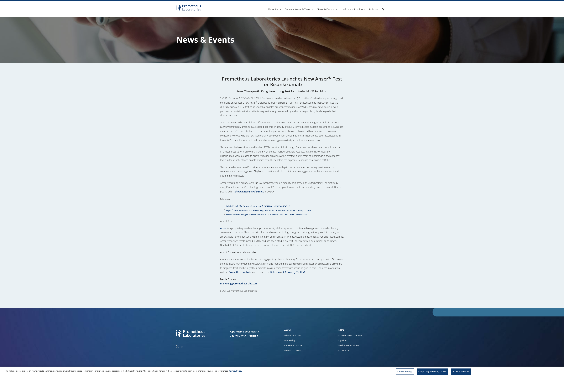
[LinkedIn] (182, 346)
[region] (282, 372)
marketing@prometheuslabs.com (238, 283)
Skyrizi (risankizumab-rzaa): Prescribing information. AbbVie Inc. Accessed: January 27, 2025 (268, 210)
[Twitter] (177, 346)
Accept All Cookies (461, 371)
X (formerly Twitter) (294, 272)
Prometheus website (240, 272)
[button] (383, 9)
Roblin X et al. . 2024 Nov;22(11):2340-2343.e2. (258, 206)
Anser (223, 228)
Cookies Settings (404, 371)
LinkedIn (275, 272)
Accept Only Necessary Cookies (432, 371)
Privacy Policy (235, 371)
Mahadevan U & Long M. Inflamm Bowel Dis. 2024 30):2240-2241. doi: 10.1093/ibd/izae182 (266, 214)
